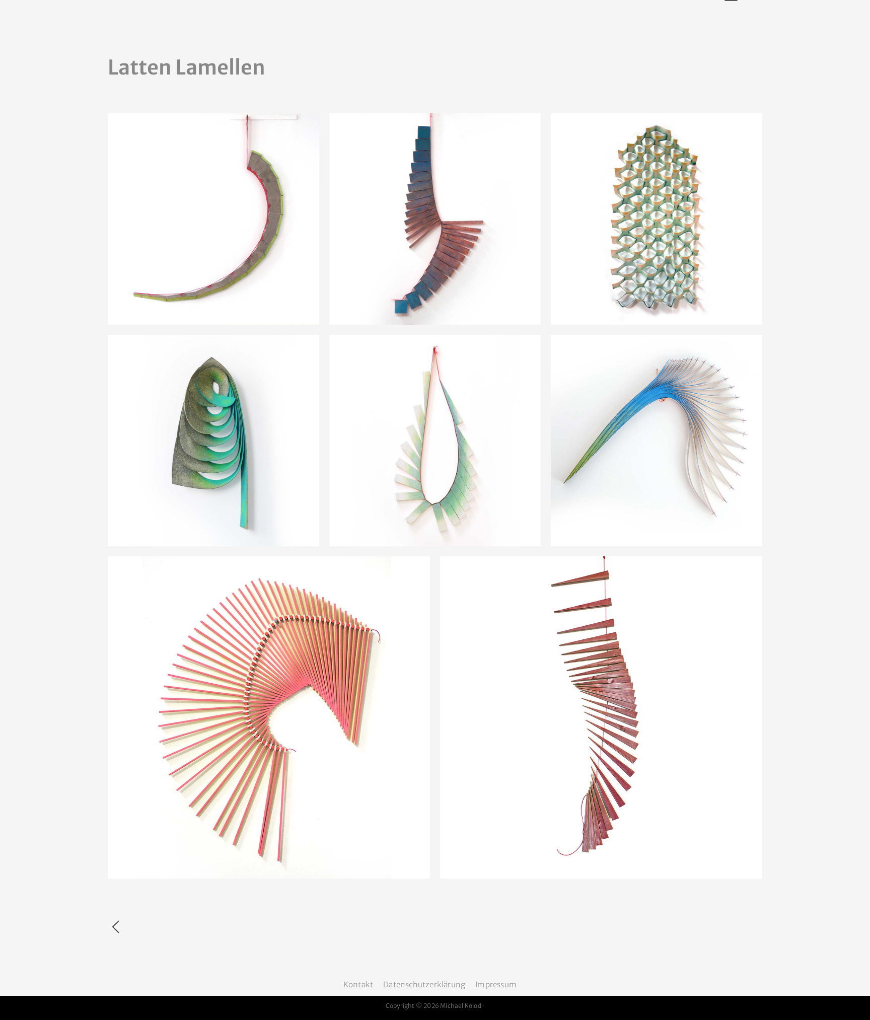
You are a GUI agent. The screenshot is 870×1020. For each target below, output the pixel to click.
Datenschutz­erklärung (424, 984)
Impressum (496, 984)
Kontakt (358, 984)
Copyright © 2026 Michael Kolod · (435, 1005)
